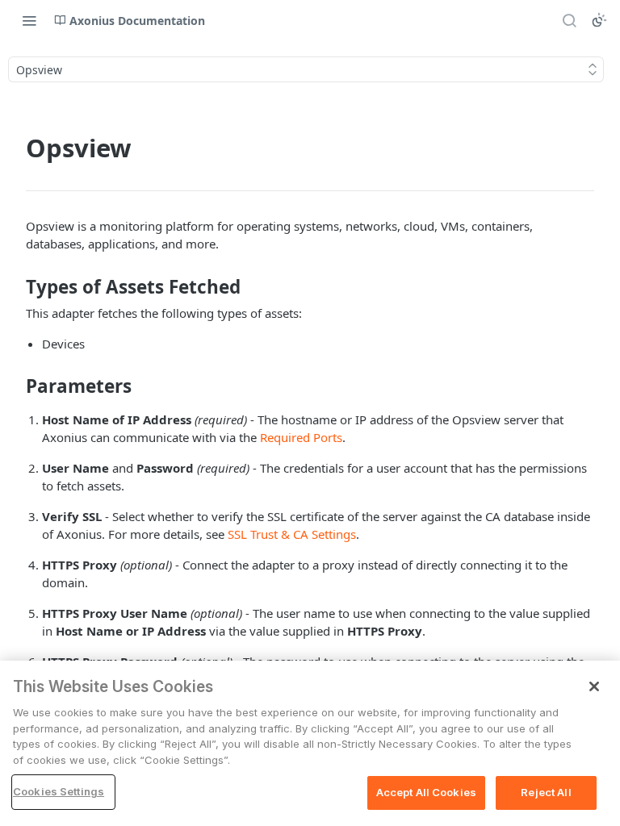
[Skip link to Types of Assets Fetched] (15, 287)
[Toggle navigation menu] (29, 20)
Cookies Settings (58, 791)
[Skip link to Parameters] (15, 386)
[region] (310, 743)
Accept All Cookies (426, 792)
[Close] (594, 686)
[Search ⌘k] (569, 20)
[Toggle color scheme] (599, 20)
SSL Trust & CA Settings (292, 534)
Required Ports (301, 437)
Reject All (546, 792)
